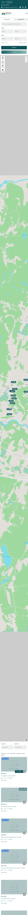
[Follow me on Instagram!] (23, 7)
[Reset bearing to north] (26, 61)
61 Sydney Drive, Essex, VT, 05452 (8, 806)
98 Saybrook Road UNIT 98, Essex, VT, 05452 (11, 837)
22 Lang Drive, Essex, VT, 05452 (8, 775)
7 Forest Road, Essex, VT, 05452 (8, 898)
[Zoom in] (26, 57)
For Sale (7, 19)
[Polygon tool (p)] (3, 58)
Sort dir (16, 743)
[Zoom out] (26, 59)
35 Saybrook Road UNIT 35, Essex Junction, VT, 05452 (13, 868)
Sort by (3, 743)
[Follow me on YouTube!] (25, 7)
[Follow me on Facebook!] (20, 7)
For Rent (21, 19)
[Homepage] (6, 13)
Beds (2, 35)
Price (2, 28)
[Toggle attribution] (26, 740)
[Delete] (3, 70)
